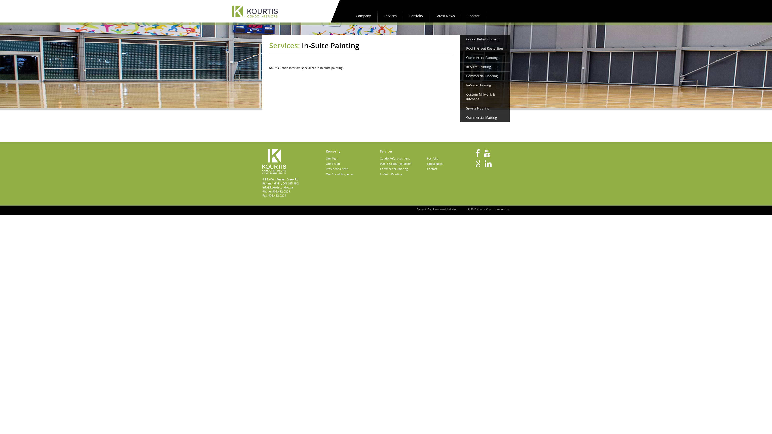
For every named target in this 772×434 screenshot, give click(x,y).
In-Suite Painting (478, 67)
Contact (473, 15)
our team (332, 158)
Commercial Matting (481, 117)
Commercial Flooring (482, 76)
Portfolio (416, 15)
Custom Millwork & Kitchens (480, 96)
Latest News (445, 15)
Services (390, 15)
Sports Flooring (478, 108)
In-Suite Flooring (478, 85)
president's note (337, 169)
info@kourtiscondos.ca (277, 187)
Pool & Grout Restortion (484, 48)
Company (363, 15)
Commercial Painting (482, 57)
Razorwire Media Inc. (445, 209)
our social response (340, 174)
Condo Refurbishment (483, 39)
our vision (333, 164)
